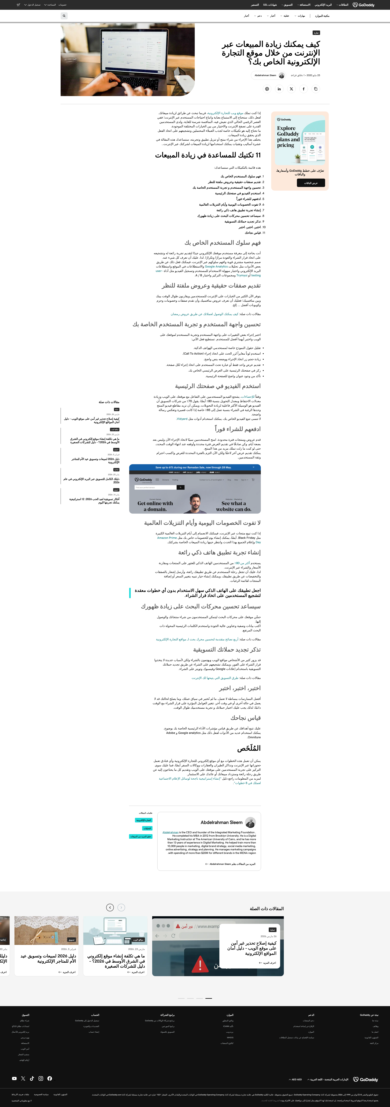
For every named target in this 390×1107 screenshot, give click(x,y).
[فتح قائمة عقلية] (281, 16)
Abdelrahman (171, 832)
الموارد (311, 1032)
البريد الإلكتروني (323, 4)
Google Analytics (216, 266)
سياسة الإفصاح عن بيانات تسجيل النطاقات (296, 1037)
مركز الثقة (374, 1043)
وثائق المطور (227, 1020)
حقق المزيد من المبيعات (141, 836)
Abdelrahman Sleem (265, 75)
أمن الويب (25, 1049)
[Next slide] (110, 907)
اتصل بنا (375, 1032)
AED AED (297, 1079)
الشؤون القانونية (371, 1037)
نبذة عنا (375, 1020)
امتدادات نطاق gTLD (20, 1026)
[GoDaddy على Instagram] (41, 1080)
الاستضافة (25, 1043)
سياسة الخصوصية (41, 1094)
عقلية (286, 15)
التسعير (255, 4)
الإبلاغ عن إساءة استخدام (303, 1026)
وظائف (375, 1026)
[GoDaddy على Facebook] (49, 1080)
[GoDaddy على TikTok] (32, 1080)
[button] (208, 998)
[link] (303, 89)
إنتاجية (116, 469)
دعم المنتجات (308, 1020)
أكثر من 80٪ (242, 563)
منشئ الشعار (23, 1054)
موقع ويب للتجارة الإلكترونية (225, 113)
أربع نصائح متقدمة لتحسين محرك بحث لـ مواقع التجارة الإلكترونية (197, 639)
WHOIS (230, 1037)
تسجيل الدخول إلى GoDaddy (87, 1020)
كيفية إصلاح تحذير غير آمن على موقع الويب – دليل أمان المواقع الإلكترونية (252, 948)
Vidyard (182, 418)
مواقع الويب (114, 429)
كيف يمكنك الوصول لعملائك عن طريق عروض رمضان (204, 314)
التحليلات (147, 828)
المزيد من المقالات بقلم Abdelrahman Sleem (232, 864)
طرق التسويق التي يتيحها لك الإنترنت (215, 678)
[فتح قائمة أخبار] (268, 16)
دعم (259, 15)
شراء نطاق (24, 1020)
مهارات (301, 15)
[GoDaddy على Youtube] (14, 1080)
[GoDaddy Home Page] (365, 1079)
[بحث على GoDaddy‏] (64, 15)
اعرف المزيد (269, 963)
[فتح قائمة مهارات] (295, 16)
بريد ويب (229, 1032)
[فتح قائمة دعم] (255, 16)
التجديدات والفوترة (91, 1026)
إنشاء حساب (94, 1032)
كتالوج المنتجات (227, 1043)
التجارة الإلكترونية (143, 820)
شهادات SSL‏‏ (270, 4)
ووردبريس (25, 1037)
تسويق (116, 449)
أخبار (272, 15)
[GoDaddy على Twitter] (23, 1080)
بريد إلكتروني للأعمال (20, 1032)
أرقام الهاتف (24, 1060)
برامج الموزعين (168, 1026)
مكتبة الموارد (322, 15)
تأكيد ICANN (228, 1026)
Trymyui (241, 275)
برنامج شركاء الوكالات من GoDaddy (160, 1020)
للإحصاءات (248, 396)
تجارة (316, 33)
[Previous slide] (121, 907)
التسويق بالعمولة (167, 1032)
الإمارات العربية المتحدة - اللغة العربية (329, 1079)
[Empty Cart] (18, 5)
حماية (116, 409)
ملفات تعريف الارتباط (20, 1094)
